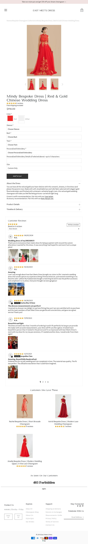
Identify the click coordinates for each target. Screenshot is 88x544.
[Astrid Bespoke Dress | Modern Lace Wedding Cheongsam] (63, 406)
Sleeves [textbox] (10, 125)
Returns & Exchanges (54, 512)
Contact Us (50, 525)
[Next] (62, 84)
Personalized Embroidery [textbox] (16, 149)
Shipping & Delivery (53, 509)
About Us (29, 515)
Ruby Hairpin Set (47, 199)
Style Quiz (30, 519)
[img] (19, 236)
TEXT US (18, 516)
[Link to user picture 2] (24, 255)
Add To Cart (17, 176)
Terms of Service (52, 522)
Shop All (29, 509)
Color (9, 114)
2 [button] (42, 382)
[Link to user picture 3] (34, 255)
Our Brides (30, 522)
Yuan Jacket (49, 197)
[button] (11, 103)
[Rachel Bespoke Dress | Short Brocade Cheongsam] (25, 406)
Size (8, 164)
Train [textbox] (9, 141)
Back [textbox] (9, 133)
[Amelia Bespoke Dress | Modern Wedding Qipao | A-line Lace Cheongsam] (25, 446)
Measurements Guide (54, 515)
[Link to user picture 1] (13, 255)
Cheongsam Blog (32, 512)
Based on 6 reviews (15, 226)
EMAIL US (8, 516)
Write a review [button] (73, 225)
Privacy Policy (51, 519)
